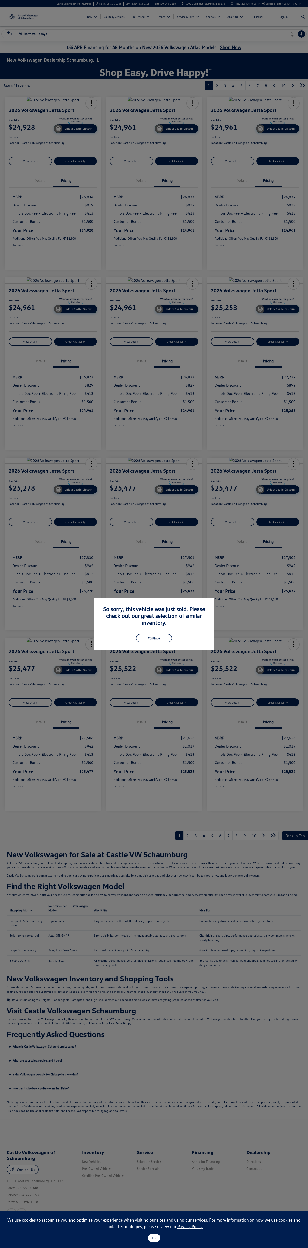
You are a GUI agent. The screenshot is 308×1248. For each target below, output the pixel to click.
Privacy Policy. (190, 1226)
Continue (154, 638)
